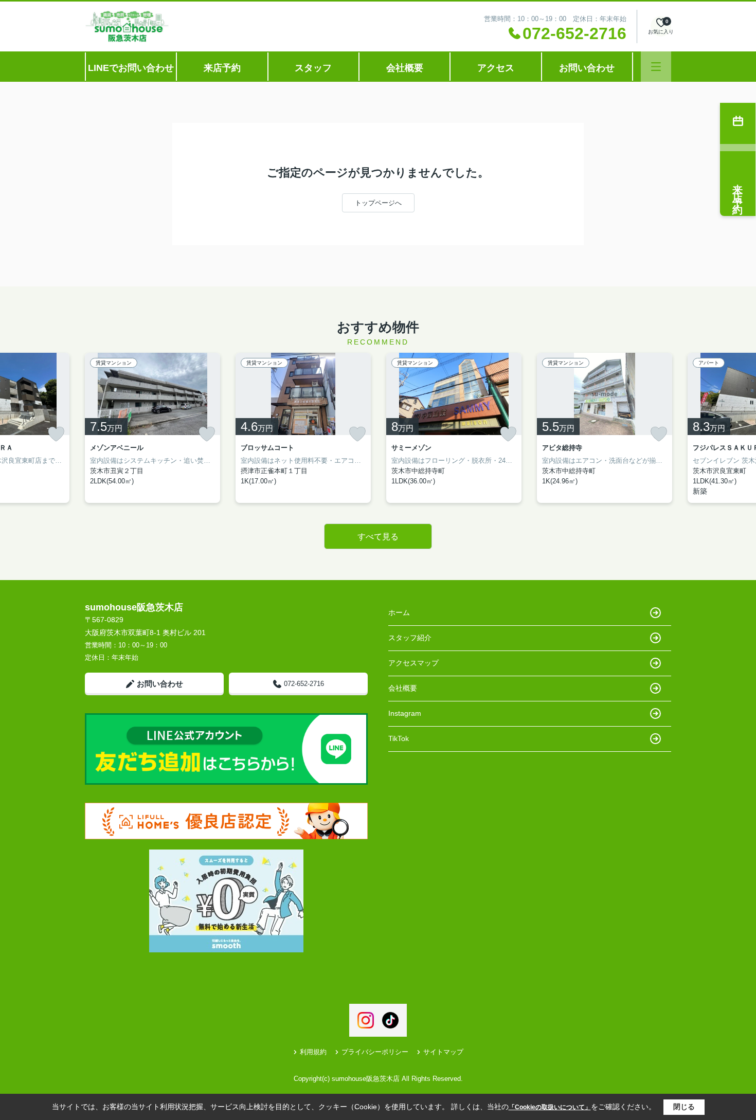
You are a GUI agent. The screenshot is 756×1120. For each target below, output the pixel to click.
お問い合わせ (587, 68)
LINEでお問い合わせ (131, 68)
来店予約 (222, 68)
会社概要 (404, 68)
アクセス (495, 68)
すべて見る (378, 536)
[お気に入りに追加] (56, 434)
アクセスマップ (413, 663)
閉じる (684, 1107)
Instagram (404, 713)
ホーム (399, 612)
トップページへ (378, 203)
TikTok (398, 738)
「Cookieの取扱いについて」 (550, 1107)
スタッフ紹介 (409, 638)
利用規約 (313, 1052)
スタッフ (313, 68)
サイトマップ (443, 1052)
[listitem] (152, 428)
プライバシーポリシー (374, 1052)
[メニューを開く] (656, 67)
